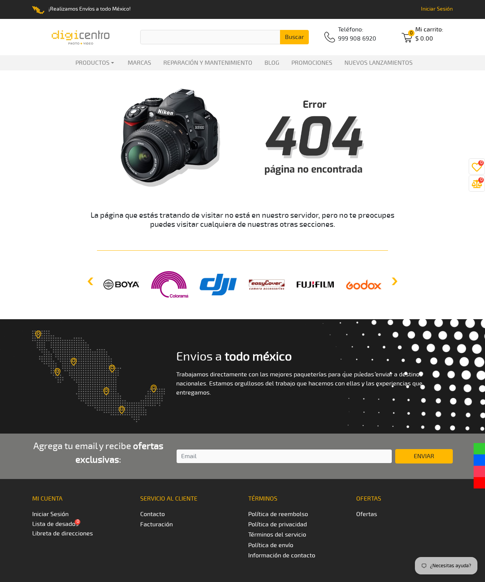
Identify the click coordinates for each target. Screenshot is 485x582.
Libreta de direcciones (62, 533)
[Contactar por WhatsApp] (479, 448)
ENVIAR (424, 456)
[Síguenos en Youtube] (479, 482)
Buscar (294, 37)
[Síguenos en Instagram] (479, 471)
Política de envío (270, 545)
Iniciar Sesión (437, 9)
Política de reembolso (278, 514)
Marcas (139, 63)
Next (393, 281)
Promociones (311, 63)
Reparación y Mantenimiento (207, 63)
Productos (91, 63)
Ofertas (366, 514)
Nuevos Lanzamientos (378, 63)
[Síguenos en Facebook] (479, 460)
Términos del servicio (277, 534)
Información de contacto (281, 555)
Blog (271, 63)
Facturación (156, 524)
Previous (91, 281)
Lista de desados (55, 524)
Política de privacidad (277, 524)
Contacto (152, 514)
